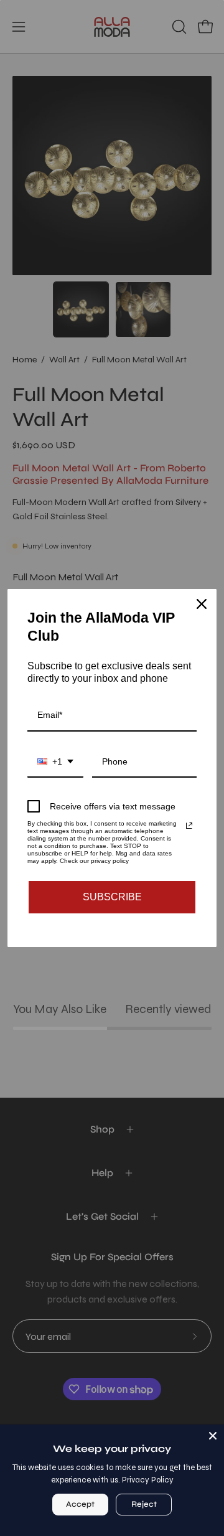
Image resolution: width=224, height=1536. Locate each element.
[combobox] (55, 762)
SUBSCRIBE (112, 897)
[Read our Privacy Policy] (189, 825)
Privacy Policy (148, 1480)
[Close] (213, 1436)
